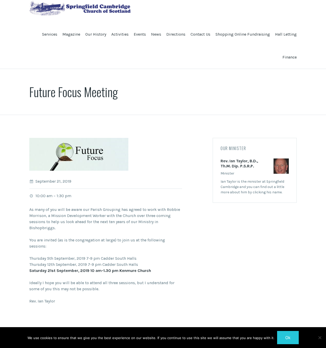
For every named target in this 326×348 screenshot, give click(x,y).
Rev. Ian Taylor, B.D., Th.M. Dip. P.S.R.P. (239, 163)
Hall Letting (286, 34)
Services (49, 34)
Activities (120, 34)
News (156, 34)
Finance (289, 57)
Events (140, 34)
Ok (288, 337)
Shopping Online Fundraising (242, 34)
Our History (95, 34)
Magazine (71, 34)
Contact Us (200, 34)
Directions (175, 34)
